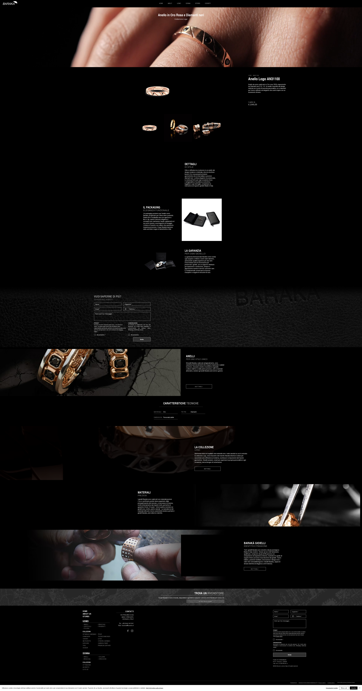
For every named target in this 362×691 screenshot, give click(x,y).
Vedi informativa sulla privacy (154, 688)
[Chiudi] (360, 687)
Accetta (353, 688)
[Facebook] (127, 630)
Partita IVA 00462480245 (279, 660)
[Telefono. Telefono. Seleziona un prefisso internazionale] (126, 309)
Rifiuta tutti (344, 688)
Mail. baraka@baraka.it (126, 625)
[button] (178, 3)
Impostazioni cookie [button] (332, 688)
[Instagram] (132, 630)
